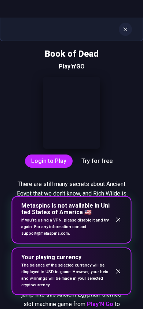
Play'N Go (100, 304)
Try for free (97, 160)
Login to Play (48, 160)
